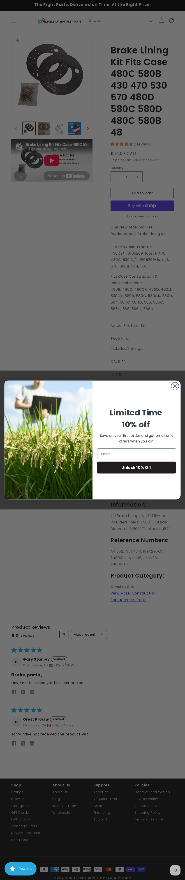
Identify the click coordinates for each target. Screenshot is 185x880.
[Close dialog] (175, 386)
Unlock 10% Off (136, 467)
